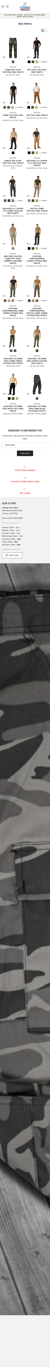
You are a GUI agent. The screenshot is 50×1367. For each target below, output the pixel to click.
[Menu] (3, 6)
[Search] (8, 6)
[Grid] (42, 30)
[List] (46, 30)
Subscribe (25, 453)
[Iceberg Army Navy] (25, 6)
